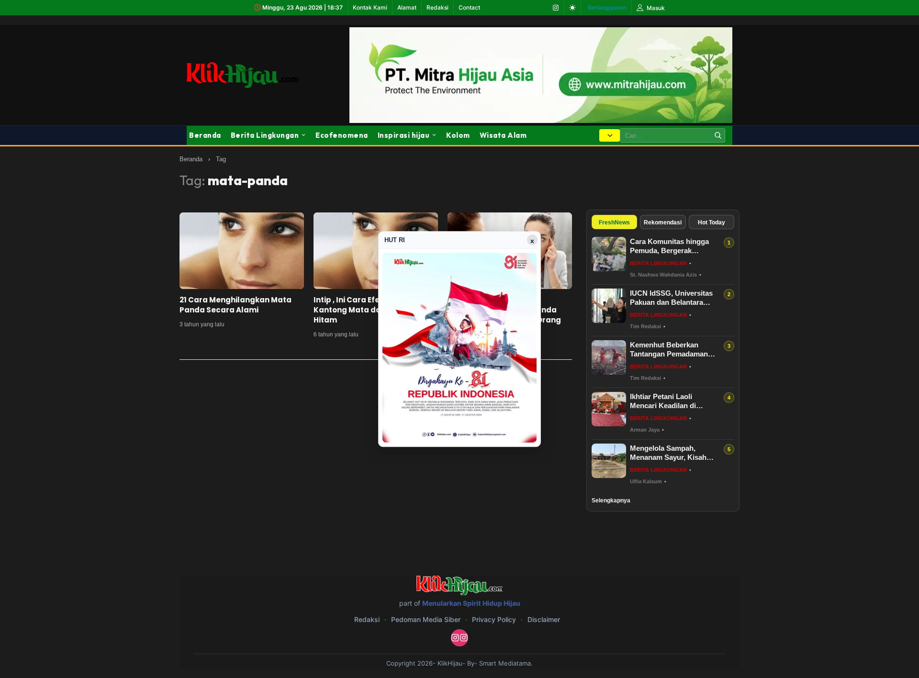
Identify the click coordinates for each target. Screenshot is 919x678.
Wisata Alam (503, 135)
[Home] (242, 74)
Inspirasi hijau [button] (404, 135)
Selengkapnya (611, 500)
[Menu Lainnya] (609, 135)
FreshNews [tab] (614, 222)
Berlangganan (607, 7)
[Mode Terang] (572, 7)
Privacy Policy (494, 619)
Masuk (655, 7)
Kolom (458, 135)
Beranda (205, 135)
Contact (469, 7)
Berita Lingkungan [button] (265, 135)
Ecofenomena (341, 135)
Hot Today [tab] (711, 222)
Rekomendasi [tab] (663, 222)
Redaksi (437, 7)
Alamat (406, 7)
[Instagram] (555, 7)
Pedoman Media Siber (425, 619)
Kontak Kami (370, 7)
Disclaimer (543, 619)
